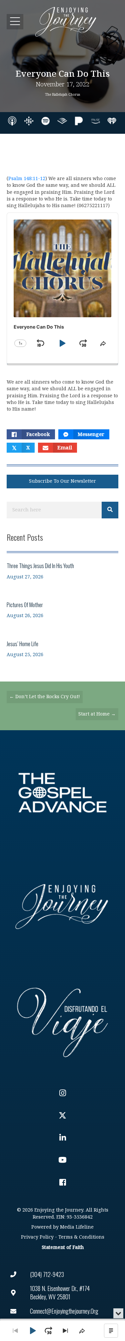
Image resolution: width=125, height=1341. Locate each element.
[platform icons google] (28, 120)
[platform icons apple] (12, 120)
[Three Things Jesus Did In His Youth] (62, 571)
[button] (15, 21)
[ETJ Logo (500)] (62, 906)
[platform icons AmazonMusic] (95, 120)
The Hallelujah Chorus (62, 95)
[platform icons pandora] (78, 120)
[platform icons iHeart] (111, 120)
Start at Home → (97, 714)
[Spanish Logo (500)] (62, 1020)
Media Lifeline (77, 1227)
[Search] (110, 510)
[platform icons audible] (62, 120)
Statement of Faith (63, 1247)
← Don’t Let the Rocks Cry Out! (44, 697)
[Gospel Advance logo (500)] (62, 792)
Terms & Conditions (81, 1237)
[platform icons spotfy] (45, 120)
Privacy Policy (37, 1237)
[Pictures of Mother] (62, 610)
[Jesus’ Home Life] (62, 649)
